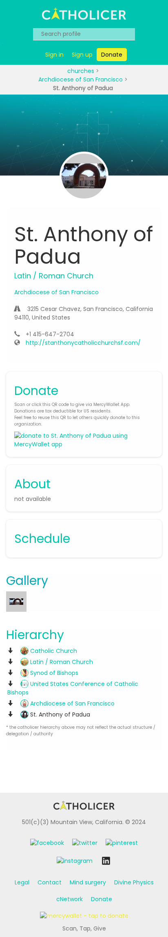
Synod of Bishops (53, 673)
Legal (22, 882)
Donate (101, 899)
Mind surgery (88, 882)
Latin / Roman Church (61, 662)
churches (81, 71)
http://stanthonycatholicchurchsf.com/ (83, 343)
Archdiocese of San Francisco (81, 79)
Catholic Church (53, 651)
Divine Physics (134, 882)
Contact (50, 882)
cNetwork (69, 899)
